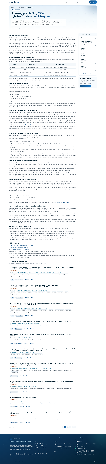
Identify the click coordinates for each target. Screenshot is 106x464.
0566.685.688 (82, 446)
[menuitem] (93, 2)
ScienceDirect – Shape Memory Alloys (36, 101)
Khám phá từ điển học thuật (85, 73)
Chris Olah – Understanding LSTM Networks (20, 249)
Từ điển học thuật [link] (20, 7)
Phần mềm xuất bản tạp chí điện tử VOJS (62, 446)
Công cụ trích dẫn (39, 445)
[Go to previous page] (62, 427)
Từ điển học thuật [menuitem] (74, 2)
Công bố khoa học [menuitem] (60, 2)
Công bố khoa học (39, 440)
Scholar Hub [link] (13, 7)
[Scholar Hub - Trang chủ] (14, 2)
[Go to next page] (75, 427)
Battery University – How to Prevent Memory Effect (22, 245)
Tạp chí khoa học (38, 441)
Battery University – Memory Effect (30, 124)
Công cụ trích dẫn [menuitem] (84, 2)
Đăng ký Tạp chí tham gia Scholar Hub (43, 451)
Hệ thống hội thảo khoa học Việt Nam (62, 448)
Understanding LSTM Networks (62, 202)
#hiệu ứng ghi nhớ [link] (29, 7)
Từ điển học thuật (39, 443)
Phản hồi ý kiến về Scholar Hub (41, 453)
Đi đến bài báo (19, 279)
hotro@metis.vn (82, 448)
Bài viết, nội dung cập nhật (40, 447)
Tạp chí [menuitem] (67, 2)
